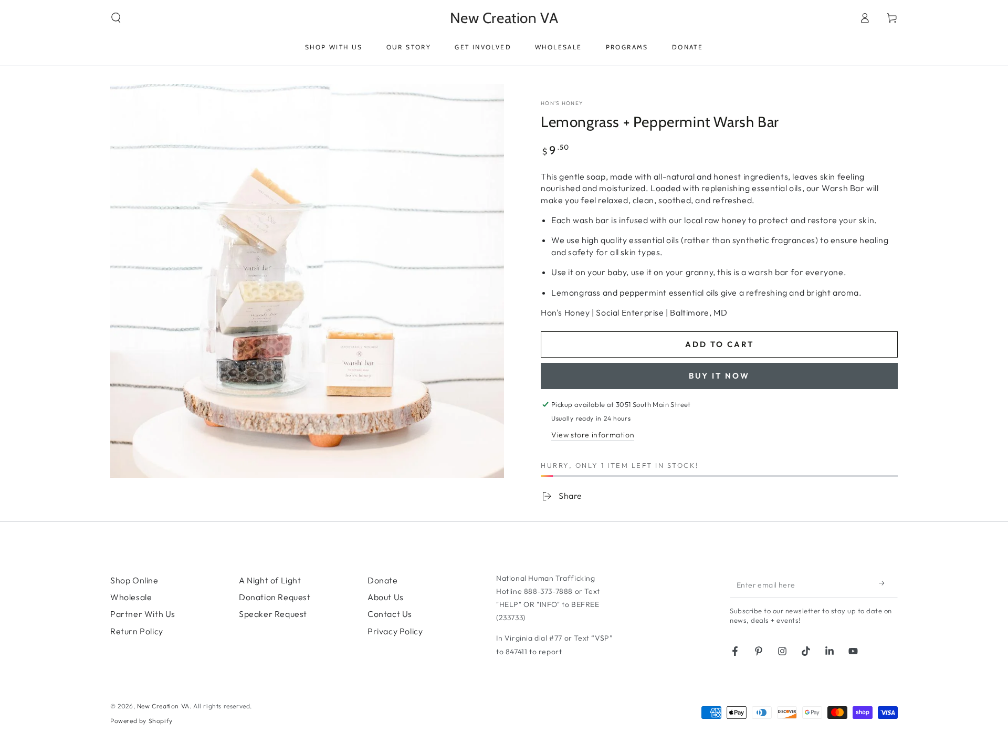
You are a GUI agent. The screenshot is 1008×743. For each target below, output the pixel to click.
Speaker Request (273, 614)
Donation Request (275, 597)
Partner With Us (142, 614)
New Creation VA (163, 706)
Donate (383, 580)
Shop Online (134, 580)
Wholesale (131, 597)
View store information (592, 434)
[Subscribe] (885, 583)
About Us (386, 597)
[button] (116, 17)
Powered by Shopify (141, 721)
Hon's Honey (562, 103)
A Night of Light (270, 580)
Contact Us (390, 614)
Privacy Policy (395, 631)
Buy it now (719, 376)
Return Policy (136, 631)
